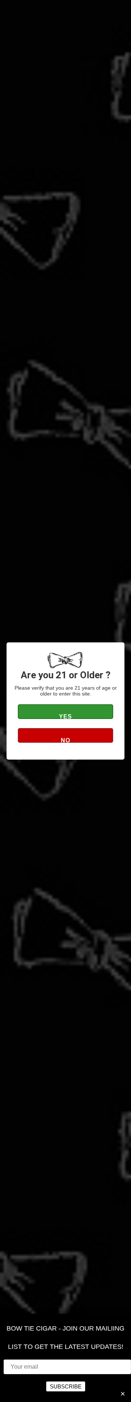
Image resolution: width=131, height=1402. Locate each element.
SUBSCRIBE (66, 1386)
